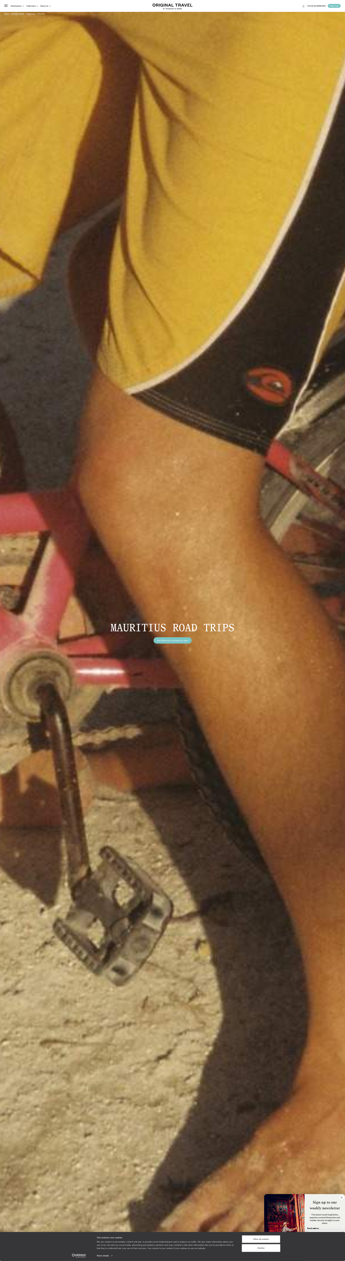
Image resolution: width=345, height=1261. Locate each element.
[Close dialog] (341, 1197)
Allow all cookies (261, 1239)
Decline (261, 1248)
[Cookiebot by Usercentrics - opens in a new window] (79, 1256)
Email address (313, 1228)
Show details (103, 1256)
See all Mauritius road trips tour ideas (172, 640)
